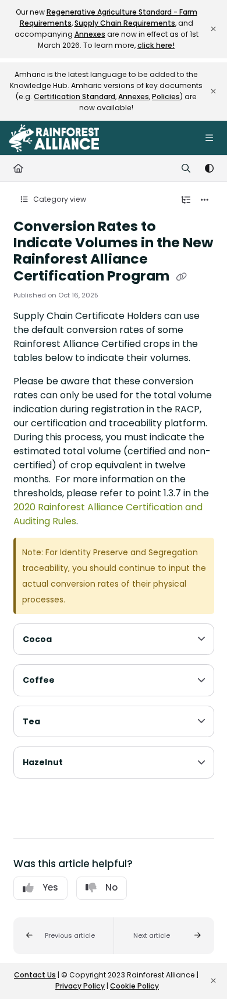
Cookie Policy (134, 986)
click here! (156, 45)
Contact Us (35, 975)
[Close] (213, 29)
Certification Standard (74, 96)
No (111, 887)
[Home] (54, 138)
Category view (58, 199)
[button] (63, 936)
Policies (166, 96)
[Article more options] (205, 200)
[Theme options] (209, 168)
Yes (50, 887)
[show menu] (209, 138)
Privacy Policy (80, 986)
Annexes (90, 34)
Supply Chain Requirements (125, 23)
